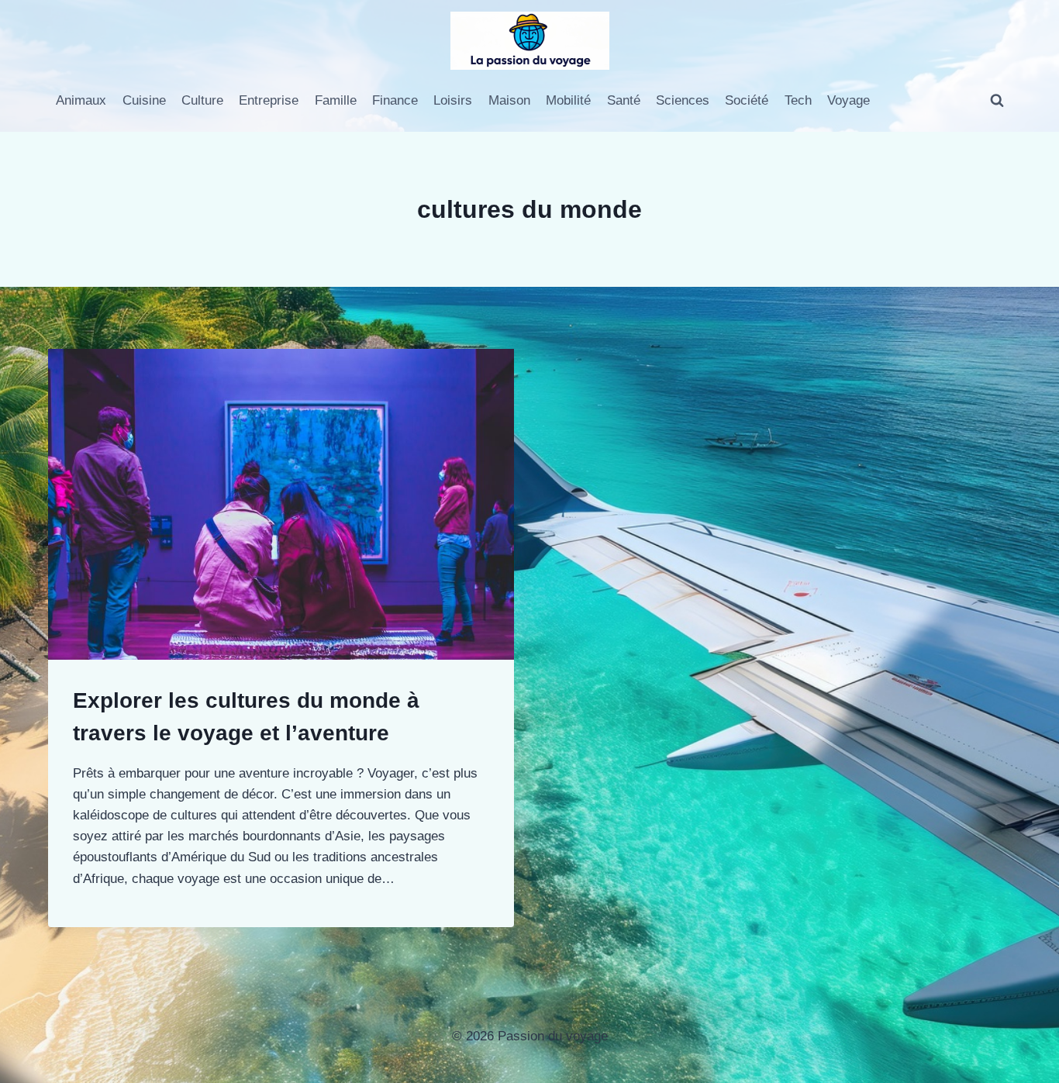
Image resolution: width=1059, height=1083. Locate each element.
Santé (623, 100)
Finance (395, 100)
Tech (798, 100)
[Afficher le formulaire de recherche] (997, 101)
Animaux (81, 100)
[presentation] (281, 504)
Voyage (848, 100)
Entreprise (268, 100)
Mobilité (568, 100)
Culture (202, 100)
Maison (509, 100)
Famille (336, 100)
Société (746, 100)
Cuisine (144, 100)
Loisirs (452, 100)
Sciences (682, 100)
